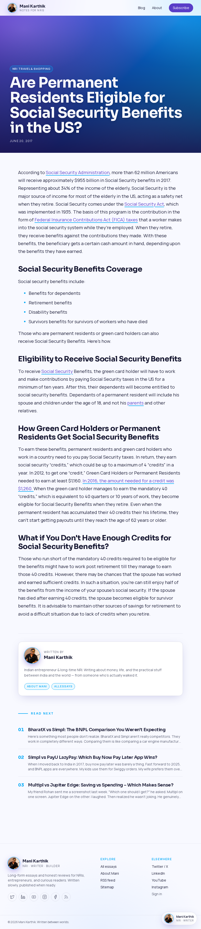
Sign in (157, 894)
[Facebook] (55, 897)
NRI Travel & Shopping (31, 69)
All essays (63, 686)
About (157, 7)
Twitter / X (160, 866)
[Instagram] (44, 897)
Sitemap (107, 887)
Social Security (57, 371)
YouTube (159, 880)
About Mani (37, 686)
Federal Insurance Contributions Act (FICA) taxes (86, 219)
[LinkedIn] (23, 897)
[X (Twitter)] (12, 897)
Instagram (160, 887)
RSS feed (107, 880)
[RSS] (66, 897)
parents (135, 403)
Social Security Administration (78, 172)
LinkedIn (158, 873)
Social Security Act (144, 204)
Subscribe (181, 7)
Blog (141, 7)
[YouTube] (33, 897)
